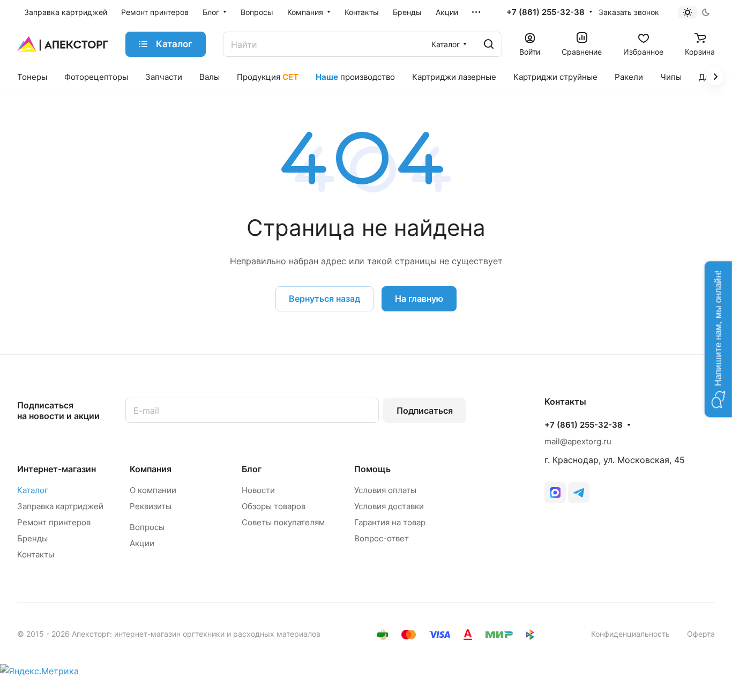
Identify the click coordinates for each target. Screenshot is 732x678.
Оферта (701, 633)
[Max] (555, 492)
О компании (153, 490)
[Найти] (488, 44)
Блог (252, 469)
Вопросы (147, 527)
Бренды (32, 538)
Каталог (32, 490)
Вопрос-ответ (381, 538)
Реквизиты (150, 506)
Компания (150, 469)
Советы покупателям (283, 522)
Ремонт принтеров (54, 522)
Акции (142, 543)
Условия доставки (389, 506)
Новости (258, 490)
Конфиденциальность (630, 633)
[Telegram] (578, 492)
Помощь (372, 469)
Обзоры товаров (273, 506)
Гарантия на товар (389, 522)
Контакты (35, 554)
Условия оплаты (385, 490)
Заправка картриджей (60, 506)
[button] (718, 339)
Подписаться (425, 410)
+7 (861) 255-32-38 (545, 12)
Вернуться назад (324, 298)
